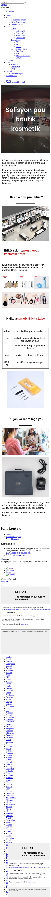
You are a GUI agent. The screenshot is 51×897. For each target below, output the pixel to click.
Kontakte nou (11, 76)
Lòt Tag (19, 47)
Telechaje (14, 64)
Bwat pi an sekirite (23, 56)
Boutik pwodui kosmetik (15, 82)
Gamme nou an (17, 24)
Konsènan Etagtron (18, 20)
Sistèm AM (20, 31)
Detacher (19, 51)
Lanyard (19, 58)
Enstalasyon (15, 67)
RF (17, 44)
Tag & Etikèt (16, 40)
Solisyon (9, 60)
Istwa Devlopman (18, 22)
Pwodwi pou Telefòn (19, 49)
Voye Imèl (5, 581)
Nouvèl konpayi (17, 73)
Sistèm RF (20, 33)
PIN (17, 53)
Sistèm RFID (21, 35)
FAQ (13, 69)
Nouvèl (9, 71)
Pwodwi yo (10, 26)
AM (17, 42)
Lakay (8, 15)
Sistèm (13, 29)
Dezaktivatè (20, 38)
